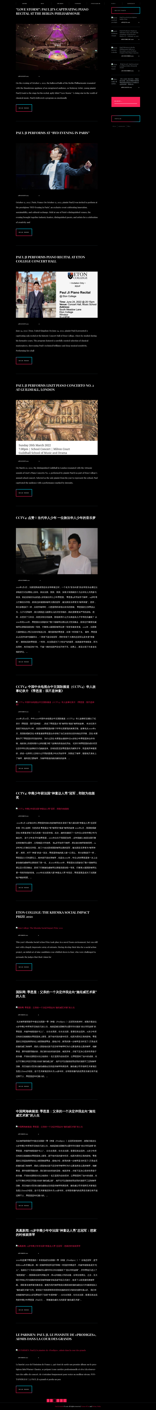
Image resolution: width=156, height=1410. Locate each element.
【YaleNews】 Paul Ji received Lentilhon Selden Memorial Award (129, 66)
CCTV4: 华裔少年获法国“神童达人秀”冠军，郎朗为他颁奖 (55, 795)
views (114, 126)
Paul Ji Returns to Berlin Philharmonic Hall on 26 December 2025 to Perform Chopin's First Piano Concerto (129, 50)
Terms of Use (85, 1406)
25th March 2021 (23, 712)
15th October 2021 (24, 580)
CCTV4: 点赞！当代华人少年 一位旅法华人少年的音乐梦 (56, 517)
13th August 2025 (23, 76)
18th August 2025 (126, 87)
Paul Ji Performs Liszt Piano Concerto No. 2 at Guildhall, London (55, 387)
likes (128, 126)
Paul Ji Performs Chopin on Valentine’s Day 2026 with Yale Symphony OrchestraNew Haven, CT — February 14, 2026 (129, 33)
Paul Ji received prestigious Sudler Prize (128, 18)
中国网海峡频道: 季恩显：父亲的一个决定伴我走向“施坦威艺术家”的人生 (56, 1113)
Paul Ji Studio (59, 1406)
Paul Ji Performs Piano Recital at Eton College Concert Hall (50, 259)
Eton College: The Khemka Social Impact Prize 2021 (52, 914)
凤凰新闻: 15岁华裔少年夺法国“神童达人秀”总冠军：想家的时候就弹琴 (56, 1232)
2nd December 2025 (127, 56)
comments (121, 126)
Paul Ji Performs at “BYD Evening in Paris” (53, 133)
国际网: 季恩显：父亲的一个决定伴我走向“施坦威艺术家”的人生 (56, 994)
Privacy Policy (96, 1406)
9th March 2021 (23, 935)
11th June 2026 (125, 22)
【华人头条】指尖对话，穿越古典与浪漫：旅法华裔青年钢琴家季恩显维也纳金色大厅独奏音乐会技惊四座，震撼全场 (129, 81)
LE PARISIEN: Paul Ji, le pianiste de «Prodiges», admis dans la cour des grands (56, 1337)
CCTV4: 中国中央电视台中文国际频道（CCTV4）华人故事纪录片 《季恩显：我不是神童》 (56, 688)
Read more (24, 108)
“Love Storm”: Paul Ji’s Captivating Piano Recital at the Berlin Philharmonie (52, 11)
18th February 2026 (127, 39)
